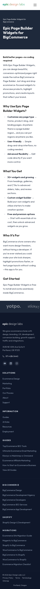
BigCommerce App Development (17, 509)
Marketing (7, 383)
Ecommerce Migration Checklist (17, 564)
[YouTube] (5, 363)
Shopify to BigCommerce (14, 545)
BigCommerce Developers (14, 500)
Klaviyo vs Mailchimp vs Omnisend (18, 455)
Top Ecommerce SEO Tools (15, 446)
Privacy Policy (8, 578)
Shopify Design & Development (16, 522)
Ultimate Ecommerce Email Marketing (19, 451)
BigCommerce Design (12, 490)
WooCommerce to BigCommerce (17, 550)
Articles (6, 422)
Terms (17, 578)
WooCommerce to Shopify (14, 559)
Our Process (8, 393)
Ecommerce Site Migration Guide (17, 535)
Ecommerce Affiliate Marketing (16, 460)
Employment (8, 431)
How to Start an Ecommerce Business (19, 465)
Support (6, 402)
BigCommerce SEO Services (15, 504)
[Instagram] (17, 363)
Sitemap (6, 581)
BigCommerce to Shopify (14, 555)
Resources (7, 426)
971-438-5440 (12, 356)
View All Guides (9, 470)
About (5, 397)
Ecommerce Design (11, 378)
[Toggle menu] (35, 5)
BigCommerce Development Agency (19, 495)
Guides (6, 417)
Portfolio (7, 388)
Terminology (26, 578)
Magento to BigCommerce (14, 540)
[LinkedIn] (11, 363)
